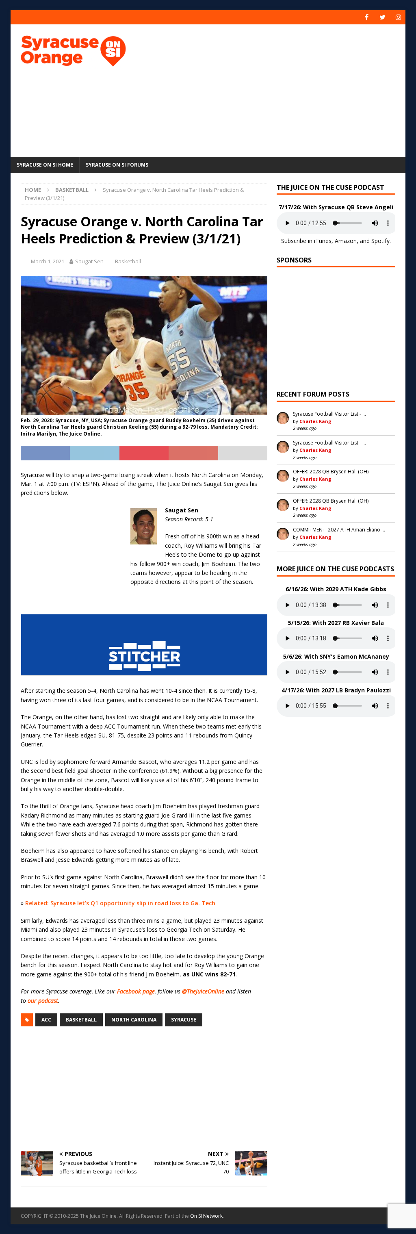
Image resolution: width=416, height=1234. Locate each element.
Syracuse (183, 1019)
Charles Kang (315, 421)
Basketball (128, 261)
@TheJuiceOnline (203, 991)
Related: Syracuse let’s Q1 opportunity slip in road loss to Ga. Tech (120, 903)
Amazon (346, 241)
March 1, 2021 (47, 261)
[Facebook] (367, 17)
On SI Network (206, 1215)
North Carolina (133, 1019)
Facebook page (136, 991)
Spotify (380, 241)
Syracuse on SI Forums (117, 164)
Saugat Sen (89, 261)
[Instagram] (398, 17)
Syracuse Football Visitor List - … (329, 413)
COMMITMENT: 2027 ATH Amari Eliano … (339, 529)
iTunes (323, 241)
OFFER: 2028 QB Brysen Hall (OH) (330, 471)
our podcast (43, 1000)
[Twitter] (382, 17)
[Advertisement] (280, 89)
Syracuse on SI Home (45, 164)
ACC (46, 1019)
